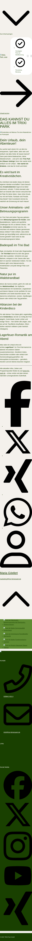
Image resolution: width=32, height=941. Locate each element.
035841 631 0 (8, 696)
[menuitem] (11, 748)
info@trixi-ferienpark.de (12, 732)
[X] (18, 455)
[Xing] (18, 494)
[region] (18, 56)
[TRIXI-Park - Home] (4, 56)
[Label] (16, 616)
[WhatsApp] (18, 528)
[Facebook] (18, 426)
